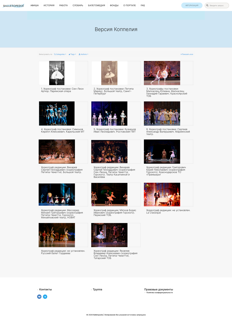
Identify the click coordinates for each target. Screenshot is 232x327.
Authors (84, 54)
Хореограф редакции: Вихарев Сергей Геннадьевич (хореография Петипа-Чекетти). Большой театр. (62, 170)
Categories (60, 54)
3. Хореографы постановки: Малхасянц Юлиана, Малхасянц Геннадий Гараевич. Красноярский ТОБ (166, 92)
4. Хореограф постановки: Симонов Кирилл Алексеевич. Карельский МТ (62, 130)
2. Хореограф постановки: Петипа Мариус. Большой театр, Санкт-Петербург (114, 91)
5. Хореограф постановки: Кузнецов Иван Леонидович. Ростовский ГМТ (115, 130)
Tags (73, 54)
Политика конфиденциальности (159, 292)
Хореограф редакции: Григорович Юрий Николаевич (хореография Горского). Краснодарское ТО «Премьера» (166, 171)
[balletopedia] (13, 5)
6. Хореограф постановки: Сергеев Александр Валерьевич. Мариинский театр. (168, 132)
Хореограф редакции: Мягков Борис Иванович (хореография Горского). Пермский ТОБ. (115, 213)
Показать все (187, 54)
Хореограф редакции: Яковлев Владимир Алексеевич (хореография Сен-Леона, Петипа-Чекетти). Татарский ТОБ (115, 254)
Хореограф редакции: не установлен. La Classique (168, 211)
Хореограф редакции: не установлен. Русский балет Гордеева (63, 252)
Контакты (45, 289)
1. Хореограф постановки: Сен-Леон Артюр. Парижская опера (62, 90)
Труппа (97, 289)
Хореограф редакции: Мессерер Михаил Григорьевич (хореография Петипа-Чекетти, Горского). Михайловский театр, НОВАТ (62, 214)
